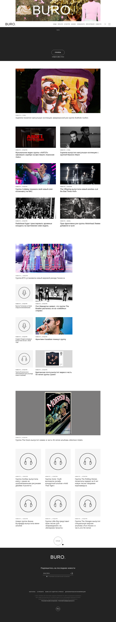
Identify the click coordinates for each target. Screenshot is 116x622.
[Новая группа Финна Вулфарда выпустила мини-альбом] (28, 503)
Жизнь (69, 221)
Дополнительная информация (75, 591)
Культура (67, 24)
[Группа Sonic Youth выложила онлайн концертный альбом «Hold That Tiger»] (58, 461)
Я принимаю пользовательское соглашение (59, 576)
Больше (58, 541)
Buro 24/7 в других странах (54, 591)
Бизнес (73, 24)
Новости (98, 24)
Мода (55, 24)
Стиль (24, 115)
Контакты (32, 591)
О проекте (40, 591)
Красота (60, 24)
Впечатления (90, 24)
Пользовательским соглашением (49, 600)
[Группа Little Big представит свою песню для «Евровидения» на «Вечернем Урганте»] (58, 503)
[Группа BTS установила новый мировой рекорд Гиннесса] (44, 258)
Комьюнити (81, 24)
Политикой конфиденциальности (66, 600)
